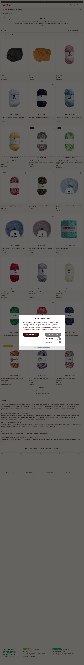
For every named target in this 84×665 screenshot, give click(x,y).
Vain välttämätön (53, 334)
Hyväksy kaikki (31, 334)
